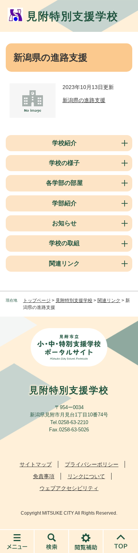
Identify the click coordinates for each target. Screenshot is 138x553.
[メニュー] (17, 541)
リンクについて (86, 476)
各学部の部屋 (64, 183)
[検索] (51, 541)
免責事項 (43, 476)
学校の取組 (64, 243)
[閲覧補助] (86, 541)
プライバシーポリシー (91, 464)
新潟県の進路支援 (83, 100)
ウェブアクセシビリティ (69, 488)
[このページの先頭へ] (121, 541)
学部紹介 (64, 203)
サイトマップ (36, 464)
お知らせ (64, 223)
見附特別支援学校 (74, 300)
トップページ (37, 300)
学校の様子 (64, 163)
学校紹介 (64, 143)
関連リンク (64, 263)
